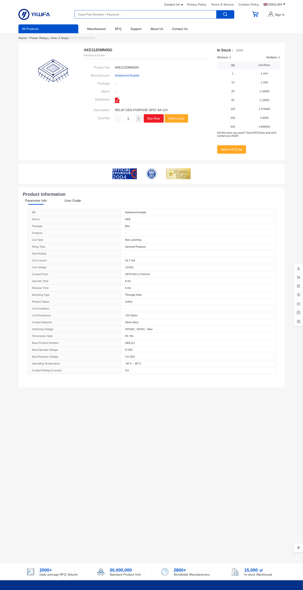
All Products (30, 29)
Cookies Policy (248, 4)
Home (23, 38)
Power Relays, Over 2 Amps (50, 38)
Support (136, 29)
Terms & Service (222, 4)
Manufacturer (96, 29)
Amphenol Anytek (127, 75)
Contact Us (180, 29)
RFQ (118, 29)
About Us (156, 29)
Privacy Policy (196, 4)
